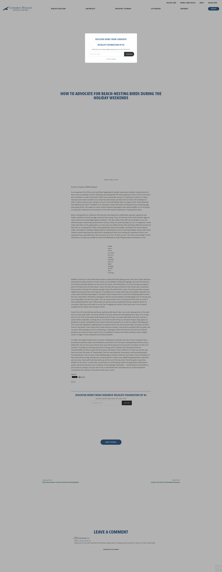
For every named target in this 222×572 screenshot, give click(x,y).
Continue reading (111, 59)
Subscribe (129, 54)
